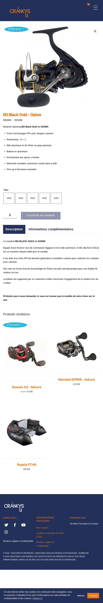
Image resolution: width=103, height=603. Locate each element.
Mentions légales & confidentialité (18, 541)
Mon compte (42, 528)
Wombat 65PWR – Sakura (76, 379)
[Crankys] (20, 18)
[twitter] (6, 525)
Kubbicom (84, 553)
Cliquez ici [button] (37, 598)
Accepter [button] (93, 596)
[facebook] (15, 525)
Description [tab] (14, 229)
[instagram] (6, 532)
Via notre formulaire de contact (84, 524)
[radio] (9, 198)
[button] (95, 31)
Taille (5, 190)
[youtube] (24, 525)
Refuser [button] (80, 596)
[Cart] (88, 3)
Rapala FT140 (26, 464)
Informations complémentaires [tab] (51, 229)
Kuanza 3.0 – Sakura (26, 387)
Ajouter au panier (41, 215)
